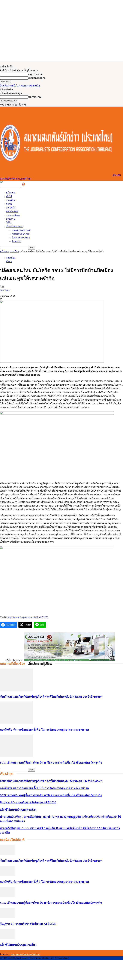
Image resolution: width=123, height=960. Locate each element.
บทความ (10, 219)
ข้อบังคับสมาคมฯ (21, 234)
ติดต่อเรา (16, 241)
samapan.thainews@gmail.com (25, 954)
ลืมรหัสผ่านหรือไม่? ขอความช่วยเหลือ (20, 85)
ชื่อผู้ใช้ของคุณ (35, 74)
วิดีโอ (9, 222)
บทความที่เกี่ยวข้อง (12, 663)
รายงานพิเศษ (13, 215)
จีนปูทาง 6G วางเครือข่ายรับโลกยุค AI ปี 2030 (28, 802)
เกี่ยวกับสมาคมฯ (14, 226)
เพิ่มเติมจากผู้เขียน (40, 663)
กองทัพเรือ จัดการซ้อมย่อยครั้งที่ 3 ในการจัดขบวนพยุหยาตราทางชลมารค (44, 729)
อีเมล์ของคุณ (34, 97)
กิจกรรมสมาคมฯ (21, 237)
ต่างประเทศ (12, 211)
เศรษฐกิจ (10, 207)
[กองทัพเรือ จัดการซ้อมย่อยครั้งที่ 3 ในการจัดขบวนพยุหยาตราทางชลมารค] (16, 723)
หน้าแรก (10, 192)
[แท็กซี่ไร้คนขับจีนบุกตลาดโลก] (7, 938)
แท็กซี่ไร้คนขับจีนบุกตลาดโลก (18, 809)
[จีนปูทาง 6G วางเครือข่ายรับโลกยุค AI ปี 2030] (7, 917)
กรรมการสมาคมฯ (21, 230)
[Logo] (11, 187)
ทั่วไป (9, 196)
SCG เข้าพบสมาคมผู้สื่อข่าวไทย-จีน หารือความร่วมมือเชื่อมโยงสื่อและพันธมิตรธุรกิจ (51, 762)
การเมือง (10, 200)
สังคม (9, 204)
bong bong (5, 290)
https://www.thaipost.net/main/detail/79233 (28, 617)
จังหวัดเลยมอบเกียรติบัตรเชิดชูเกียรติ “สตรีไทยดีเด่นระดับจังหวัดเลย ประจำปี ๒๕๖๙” (51, 696)
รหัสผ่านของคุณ (36, 78)
